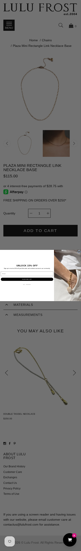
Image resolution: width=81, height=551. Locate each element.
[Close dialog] (79, 252)
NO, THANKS (27, 284)
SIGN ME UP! (27, 279)
